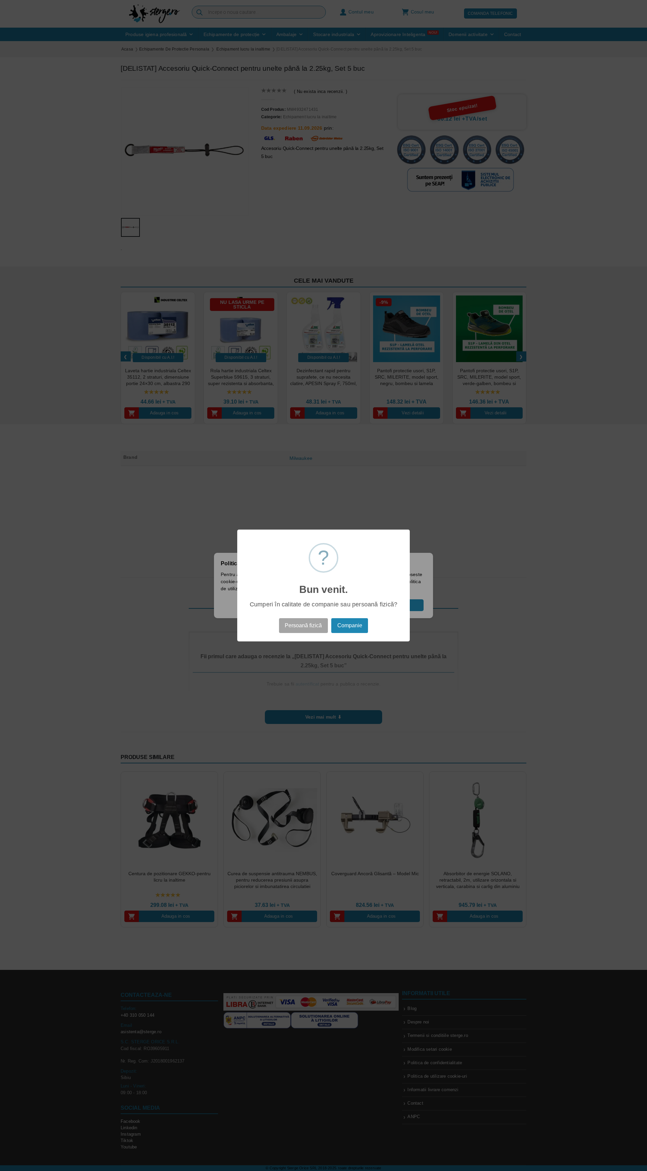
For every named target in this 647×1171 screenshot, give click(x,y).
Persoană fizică (303, 625)
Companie (349, 625)
